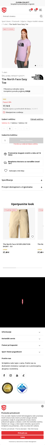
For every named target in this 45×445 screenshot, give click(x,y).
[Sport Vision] (4, 10)
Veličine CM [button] (23, 123)
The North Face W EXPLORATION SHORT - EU (16, 245)
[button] (22, 16)
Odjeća (23, 21)
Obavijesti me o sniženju (14, 112)
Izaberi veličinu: (8, 119)
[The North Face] (37, 77)
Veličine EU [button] (6, 123)
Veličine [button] (14, 123)
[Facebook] (4, 375)
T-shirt (5, 24)
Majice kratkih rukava (35, 21)
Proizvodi (15, 21)
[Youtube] (17, 375)
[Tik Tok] (23, 375)
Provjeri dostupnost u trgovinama (17, 187)
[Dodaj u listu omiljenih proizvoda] (33, 236)
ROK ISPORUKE (25, 2)
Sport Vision (6, 21)
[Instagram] (10, 375)
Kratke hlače (7, 241)
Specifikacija (7, 180)
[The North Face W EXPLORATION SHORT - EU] (19, 224)
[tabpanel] (22, 47)
